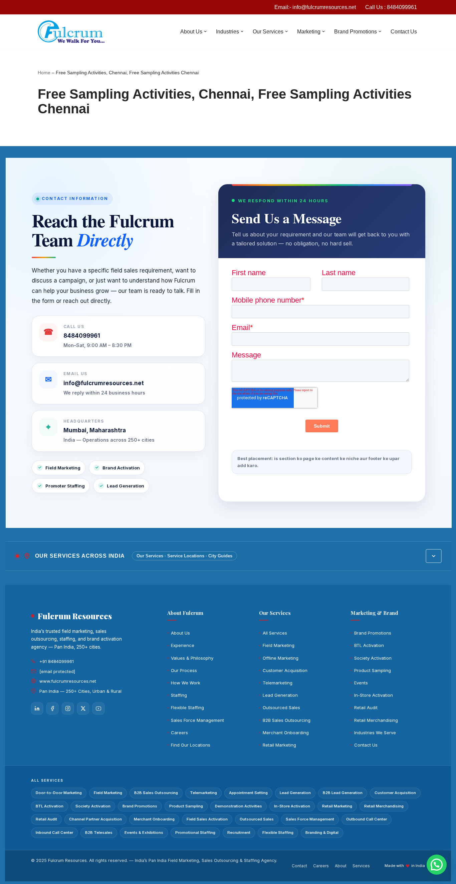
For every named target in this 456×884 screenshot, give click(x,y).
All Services (275, 633)
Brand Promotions (372, 633)
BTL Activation (369, 645)
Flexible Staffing (187, 707)
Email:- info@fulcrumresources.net (315, 7)
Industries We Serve (375, 732)
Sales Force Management (197, 720)
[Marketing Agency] (71, 31)
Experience (182, 645)
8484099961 (81, 335)
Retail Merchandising (376, 720)
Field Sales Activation (207, 819)
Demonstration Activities (238, 806)
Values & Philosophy (192, 658)
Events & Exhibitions (144, 832)
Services (361, 865)
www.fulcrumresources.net (67, 681)
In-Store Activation (373, 695)
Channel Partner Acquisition (95, 819)
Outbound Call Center (366, 819)
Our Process (184, 670)
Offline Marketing (280, 658)
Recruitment (238, 832)
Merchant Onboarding (286, 732)
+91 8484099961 (56, 661)
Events (361, 682)
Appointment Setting (248, 792)
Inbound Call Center (54, 832)
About (341, 865)
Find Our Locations (190, 745)
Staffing (179, 695)
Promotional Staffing (195, 832)
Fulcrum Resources (67, 860)
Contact (299, 865)
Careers (179, 732)
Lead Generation (280, 695)
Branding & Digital (321, 832)
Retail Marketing (279, 745)
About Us (180, 633)
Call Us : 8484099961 (391, 7)
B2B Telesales (98, 832)
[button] (205, 31)
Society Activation (373, 658)
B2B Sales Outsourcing (286, 720)
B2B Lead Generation (343, 792)
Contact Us (404, 31)
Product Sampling (372, 670)
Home (44, 72)
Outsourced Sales (281, 707)
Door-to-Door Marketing (59, 792)
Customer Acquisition (285, 670)
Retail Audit (366, 707)
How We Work (185, 682)
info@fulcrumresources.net (103, 383)
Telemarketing (277, 682)
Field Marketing (278, 645)
